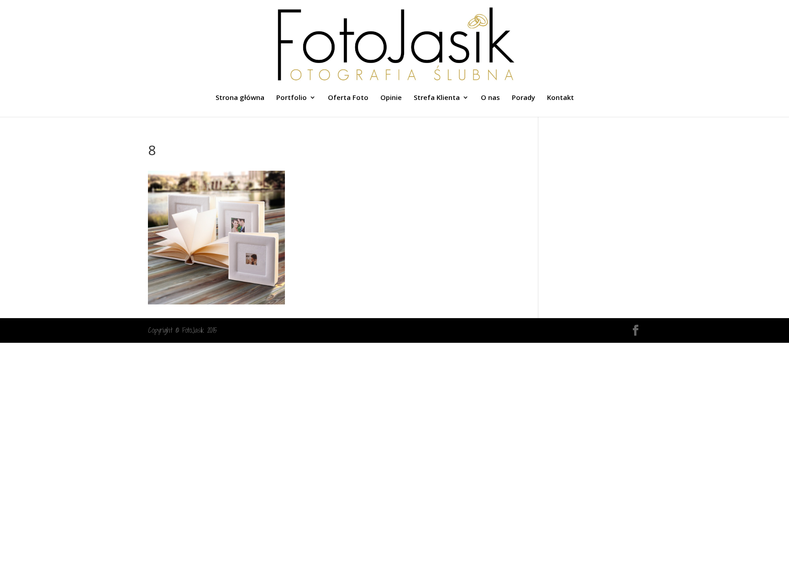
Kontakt (560, 98)
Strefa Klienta (437, 98)
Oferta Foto (348, 98)
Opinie (391, 98)
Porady (523, 98)
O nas (490, 98)
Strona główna (240, 98)
